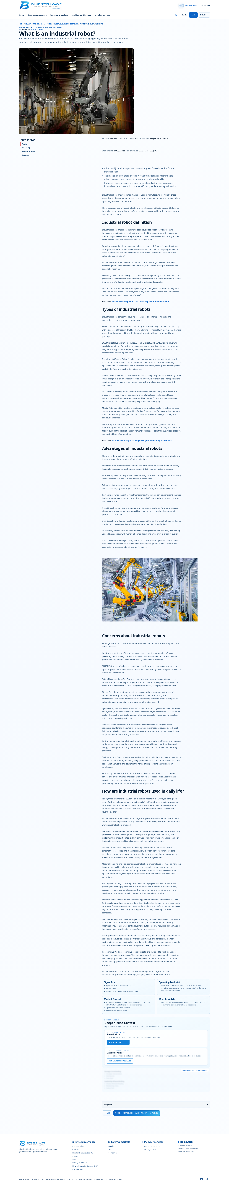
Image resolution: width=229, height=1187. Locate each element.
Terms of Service (115, 1180)
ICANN (75, 1156)
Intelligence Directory (81, 15)
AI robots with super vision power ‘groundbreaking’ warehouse (142, 440)
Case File (75, 1149)
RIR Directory (77, 1169)
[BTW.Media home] (40, 5)
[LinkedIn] (201, 1179)
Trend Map (26, 148)
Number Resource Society (82, 1153)
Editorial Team (37, 1180)
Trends (36, 24)
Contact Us (72, 1180)
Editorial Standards (55, 1180)
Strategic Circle (150, 1149)
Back (107, 1113)
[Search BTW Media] (176, 15)
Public (24, 144)
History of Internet (79, 1163)
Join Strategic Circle (118, 1042)
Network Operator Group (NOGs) (85, 1166)
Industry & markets (59, 15)
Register (193, 15)
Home (21, 15)
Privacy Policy (100, 1180)
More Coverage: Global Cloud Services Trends (136, 1113)
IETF (74, 1159)
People (111, 1146)
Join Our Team (85, 1180)
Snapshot (108, 1104)
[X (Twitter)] (207, 1179)
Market (28, 24)
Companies (112, 1153)
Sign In (184, 15)
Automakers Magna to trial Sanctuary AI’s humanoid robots (140, 301)
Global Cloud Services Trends (66, 24)
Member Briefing (28, 151)
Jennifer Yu (114, 139)
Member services (102, 15)
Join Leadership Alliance (120, 1061)
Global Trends (46, 24)
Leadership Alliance (152, 1146)
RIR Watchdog (77, 1146)
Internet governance (37, 15)
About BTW (24, 1180)
